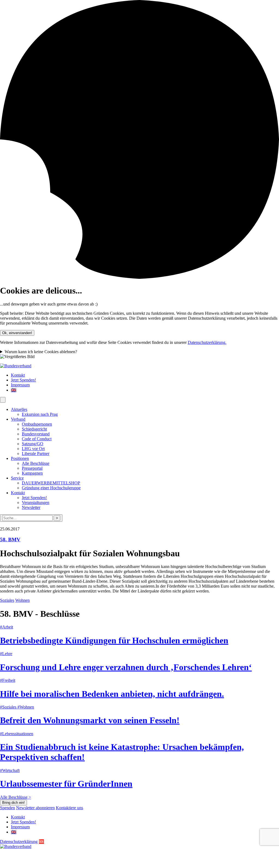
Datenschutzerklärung (19, 841)
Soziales (7, 600)
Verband (18, 419)
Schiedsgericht (34, 429)
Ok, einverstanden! (17, 333)
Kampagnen (32, 473)
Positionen (20, 458)
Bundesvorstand (36, 434)
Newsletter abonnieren (35, 807)
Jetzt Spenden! (23, 380)
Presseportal (32, 468)
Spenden (7, 807)
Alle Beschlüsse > (15, 797)
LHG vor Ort (33, 448)
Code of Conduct (36, 438)
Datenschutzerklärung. (207, 342)
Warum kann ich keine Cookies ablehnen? (41, 351)
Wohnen (22, 600)
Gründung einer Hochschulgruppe (51, 487)
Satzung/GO (32, 443)
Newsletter (31, 507)
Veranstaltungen (35, 502)
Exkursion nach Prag (40, 414)
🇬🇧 (13, 390)
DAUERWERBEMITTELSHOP (51, 483)
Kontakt (18, 375)
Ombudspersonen (37, 424)
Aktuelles (19, 409)
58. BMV (10, 539)
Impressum (20, 385)
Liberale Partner (35, 453)
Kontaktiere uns (69, 807)
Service (17, 478)
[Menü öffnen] (2, 400)
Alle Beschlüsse (35, 463)
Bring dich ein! (13, 803)
